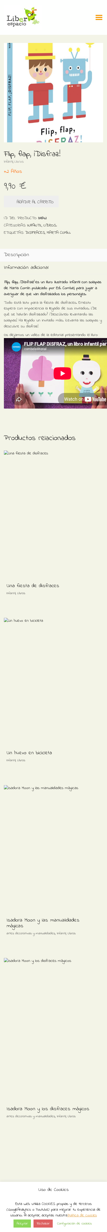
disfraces (35, 233)
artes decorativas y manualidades (30, 933)
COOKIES (48, 1204)
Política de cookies (82, 1215)
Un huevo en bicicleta (29, 753)
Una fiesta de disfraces (32, 586)
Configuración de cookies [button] (74, 1223)
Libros (19, 161)
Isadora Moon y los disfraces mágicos (47, 1109)
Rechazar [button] (43, 1223)
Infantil (8, 161)
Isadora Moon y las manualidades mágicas (42, 923)
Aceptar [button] (22, 1223)
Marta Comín (58, 233)
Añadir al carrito (35, 202)
